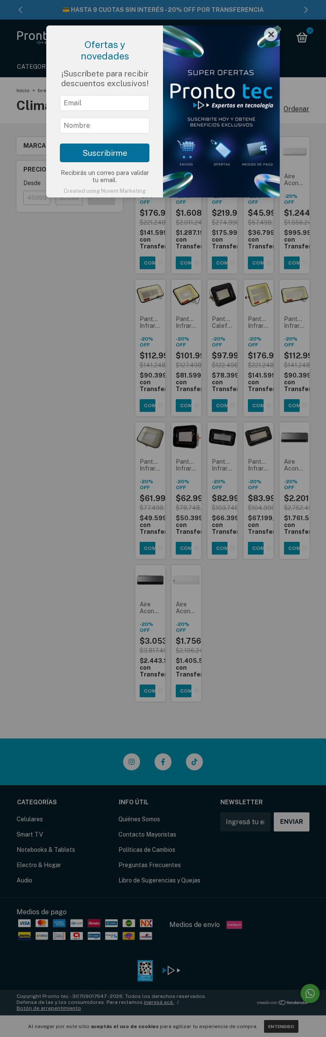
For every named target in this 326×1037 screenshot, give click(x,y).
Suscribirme (104, 153)
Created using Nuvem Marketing (105, 191)
